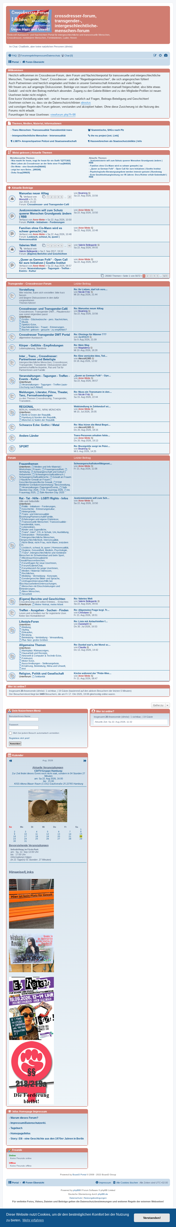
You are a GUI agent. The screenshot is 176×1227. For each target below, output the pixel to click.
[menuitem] (166, 55)
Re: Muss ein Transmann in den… (93, 392)
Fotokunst (27, 658)
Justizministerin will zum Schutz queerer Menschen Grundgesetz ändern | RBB (45, 213)
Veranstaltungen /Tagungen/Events (40, 487)
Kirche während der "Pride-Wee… (92, 673)
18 (36, 836)
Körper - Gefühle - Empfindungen (41, 345)
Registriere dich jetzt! (19, 738)
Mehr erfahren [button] (33, 1220)
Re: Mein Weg (81, 345)
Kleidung (26, 627)
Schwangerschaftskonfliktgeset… (93, 463)
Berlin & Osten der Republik (36, 415)
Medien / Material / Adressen (36, 570)
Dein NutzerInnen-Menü (26, 710)
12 (47, 834)
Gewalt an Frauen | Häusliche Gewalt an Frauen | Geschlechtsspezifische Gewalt (45, 479)
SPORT (24, 446)
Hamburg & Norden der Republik (39, 417)
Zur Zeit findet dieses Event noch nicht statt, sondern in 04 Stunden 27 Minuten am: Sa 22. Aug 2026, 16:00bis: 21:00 (48, 777)
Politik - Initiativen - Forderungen (46, 222)
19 (47, 836)
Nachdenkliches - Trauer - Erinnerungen (43, 327)
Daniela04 (83, 624)
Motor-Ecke (28, 661)
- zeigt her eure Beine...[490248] (25, 170)
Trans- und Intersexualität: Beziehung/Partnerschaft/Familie (36, 515)
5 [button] (157, 276)
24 (25, 839)
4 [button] (154, 276)
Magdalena (84, 347)
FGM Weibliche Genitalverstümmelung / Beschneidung (44, 483)
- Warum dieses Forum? (23, 1117)
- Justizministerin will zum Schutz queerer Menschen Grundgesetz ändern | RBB (125, 162)
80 (69, 245)
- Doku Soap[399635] (20, 173)
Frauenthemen (28, 463)
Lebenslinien (28, 527)
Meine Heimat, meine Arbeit (49, 604)
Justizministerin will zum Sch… (91, 498)
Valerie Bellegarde (28, 251)
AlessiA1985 (84, 358)
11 (36, 834)
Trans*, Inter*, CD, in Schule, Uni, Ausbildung (45, 532)
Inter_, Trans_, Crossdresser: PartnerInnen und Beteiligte (38, 358)
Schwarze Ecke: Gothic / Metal (39, 425)
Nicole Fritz (84, 292)
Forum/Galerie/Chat (32, 565)
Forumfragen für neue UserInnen (39, 563)
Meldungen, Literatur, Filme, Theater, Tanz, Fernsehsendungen (43, 394)
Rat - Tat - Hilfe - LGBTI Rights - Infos (43, 498)
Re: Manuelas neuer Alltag (88, 308)
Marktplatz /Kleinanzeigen (35, 650)
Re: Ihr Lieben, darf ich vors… (91, 289)
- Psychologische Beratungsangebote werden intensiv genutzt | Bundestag (125, 172)
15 (81, 834)
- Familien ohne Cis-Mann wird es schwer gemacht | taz (116, 166)
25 (36, 839)
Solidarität (40, 676)
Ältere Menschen (30, 591)
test (24, 668)
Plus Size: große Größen (35, 640)
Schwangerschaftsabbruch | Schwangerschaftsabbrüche (42, 475)
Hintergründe (28, 511)
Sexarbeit (27, 594)
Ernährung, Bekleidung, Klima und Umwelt (43, 666)
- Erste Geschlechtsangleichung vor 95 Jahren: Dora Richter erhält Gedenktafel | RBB (128, 176)
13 (59, 834)
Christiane (83, 612)
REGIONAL (26, 406)
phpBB (76, 1190)
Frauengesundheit (54, 469)
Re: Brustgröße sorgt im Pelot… (92, 446)
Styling (25, 629)
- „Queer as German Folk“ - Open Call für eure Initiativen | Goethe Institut (125, 169)
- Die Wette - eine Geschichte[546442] (28, 167)
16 (14, 836)
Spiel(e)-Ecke (29, 324)
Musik (25, 322)
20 (59, 836)
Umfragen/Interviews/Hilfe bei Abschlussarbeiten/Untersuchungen (37, 582)
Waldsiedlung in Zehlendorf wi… (92, 406)
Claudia (82, 647)
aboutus (86, 102)
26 (47, 839)
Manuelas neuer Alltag (34, 193)
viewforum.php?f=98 (63, 114)
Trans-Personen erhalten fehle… (92, 435)
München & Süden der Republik (38, 420)
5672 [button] (165, 276)
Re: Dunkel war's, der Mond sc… (92, 644)
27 (59, 839)
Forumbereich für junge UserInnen (40, 568)
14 (70, 834)
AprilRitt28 (83, 337)
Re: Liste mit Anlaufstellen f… (91, 621)
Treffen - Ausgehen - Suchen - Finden (43, 610)
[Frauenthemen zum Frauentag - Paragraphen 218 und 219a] (32, 1072)
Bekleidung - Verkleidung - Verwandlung (42, 637)
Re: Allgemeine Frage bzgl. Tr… (91, 610)
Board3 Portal (79, 1174)
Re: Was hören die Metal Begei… (92, 424)
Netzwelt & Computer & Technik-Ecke (41, 655)
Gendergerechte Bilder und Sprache (40, 578)
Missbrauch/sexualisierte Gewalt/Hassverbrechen (33, 559)
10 (25, 834)
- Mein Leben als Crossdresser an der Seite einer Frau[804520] (40, 164)
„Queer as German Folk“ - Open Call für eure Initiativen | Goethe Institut (43, 261)
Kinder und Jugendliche (34, 529)
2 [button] (147, 276)
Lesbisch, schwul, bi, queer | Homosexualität (45, 547)
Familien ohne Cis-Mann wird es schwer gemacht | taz (40, 229)
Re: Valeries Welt (83, 598)
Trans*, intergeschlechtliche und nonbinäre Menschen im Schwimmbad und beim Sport (42, 554)
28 (70, 839)
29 (69, 197)
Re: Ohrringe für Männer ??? (90, 334)
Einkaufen (27, 632)
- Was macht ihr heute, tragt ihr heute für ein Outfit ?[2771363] (40, 161)
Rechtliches (28, 573)
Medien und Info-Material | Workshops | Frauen (40, 468)
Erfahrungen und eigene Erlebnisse (40, 519)
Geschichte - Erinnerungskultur (38, 509)
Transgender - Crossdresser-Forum (30, 283)
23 (14, 839)
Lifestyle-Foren (29, 621)
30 (14, 841)
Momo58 (23, 199)
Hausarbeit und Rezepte (34, 653)
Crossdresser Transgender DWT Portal (44, 334)
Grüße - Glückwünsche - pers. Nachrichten (44, 319)
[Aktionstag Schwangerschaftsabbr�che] (32, 1008)
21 (70, 836)
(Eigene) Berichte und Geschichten (47, 253)
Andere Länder (29, 435)
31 (25, 841)
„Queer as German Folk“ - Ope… (92, 375)
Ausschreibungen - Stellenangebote (40, 663)
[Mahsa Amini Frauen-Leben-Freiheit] (32, 952)
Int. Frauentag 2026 (52, 490)
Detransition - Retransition (35, 534)
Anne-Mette (39, 219)
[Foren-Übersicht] (31, 20)
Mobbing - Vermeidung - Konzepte (39, 576)
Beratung (26, 635)
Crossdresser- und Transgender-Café (48, 204)
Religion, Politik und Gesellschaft (41, 673)
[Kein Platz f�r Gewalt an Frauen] (32, 904)
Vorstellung (26, 289)
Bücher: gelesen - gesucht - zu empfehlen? (44, 329)
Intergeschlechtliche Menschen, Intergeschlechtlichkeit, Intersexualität (38, 538)
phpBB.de (103, 1194)
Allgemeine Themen (32, 645)
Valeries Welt (27, 245)
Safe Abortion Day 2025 (52, 492)
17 (25, 836)
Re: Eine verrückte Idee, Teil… (90, 356)
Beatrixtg (83, 193)
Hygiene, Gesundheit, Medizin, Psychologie (44, 550)
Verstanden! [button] (152, 1217)
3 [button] (150, 276)
